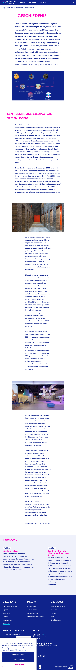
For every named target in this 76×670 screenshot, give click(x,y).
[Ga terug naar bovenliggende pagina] (4, 8)
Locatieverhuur (32, 610)
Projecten (54, 613)
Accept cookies (18, 654)
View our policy (20, 650)
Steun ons (6, 613)
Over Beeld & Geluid (10, 606)
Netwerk (54, 610)
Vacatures (6, 623)
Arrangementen (32, 606)
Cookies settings (18, 664)
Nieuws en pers (8, 620)
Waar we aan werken (58, 606)
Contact (5, 616)
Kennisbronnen (56, 620)
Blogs (52, 616)
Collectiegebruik (32, 613)
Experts (5, 610)
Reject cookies (18, 659)
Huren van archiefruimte (35, 616)
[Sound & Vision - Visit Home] (5, 2)
